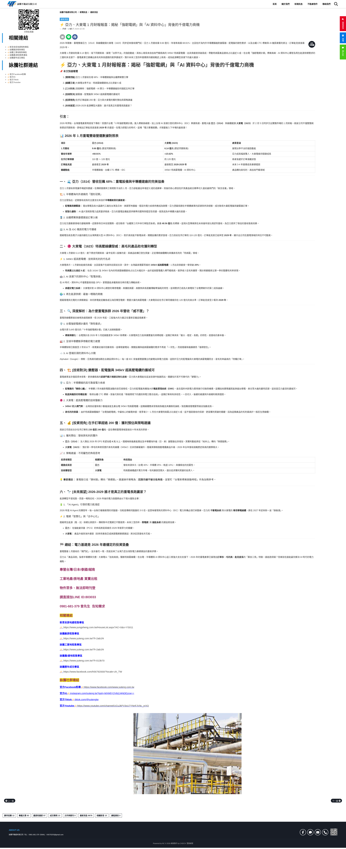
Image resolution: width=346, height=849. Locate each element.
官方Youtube (15, 82)
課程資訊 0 (115, 815)
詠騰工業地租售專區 (18, 52)
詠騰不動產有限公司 (68, 12)
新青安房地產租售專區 (19, 47)
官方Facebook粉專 (18, 74)
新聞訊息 (299, 4)
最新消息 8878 (86, 815)
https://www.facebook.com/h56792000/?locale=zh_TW (92, 671)
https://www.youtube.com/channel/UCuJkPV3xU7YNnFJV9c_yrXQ (113, 705)
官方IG (13, 77)
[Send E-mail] (62, 37)
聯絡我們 (326, 4)
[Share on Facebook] (75, 37)
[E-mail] (318, 832)
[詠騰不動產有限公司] (21, 4)
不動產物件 (312, 4)
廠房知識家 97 (39, 815)
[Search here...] (336, 4)
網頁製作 (174, 843)
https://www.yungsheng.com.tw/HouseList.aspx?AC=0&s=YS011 (98, 627)
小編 (70, 29)
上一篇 (10, 801)
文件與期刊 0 (70, 815)
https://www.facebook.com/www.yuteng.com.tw (109, 687)
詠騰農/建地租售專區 (18, 55)
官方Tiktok (14, 80)
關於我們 (286, 4)
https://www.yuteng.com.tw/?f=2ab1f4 (83, 638)
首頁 (275, 4)
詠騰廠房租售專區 (17, 50)
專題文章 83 (24, 815)
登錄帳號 (190, 843)
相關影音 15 (102, 815)
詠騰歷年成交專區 (17, 58)
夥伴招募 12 (9, 815)
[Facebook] (303, 832)
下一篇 (335, 801)
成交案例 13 (55, 815)
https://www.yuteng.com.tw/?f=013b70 (83, 660)
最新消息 (94, 12)
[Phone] (325, 832)
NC (163, 843)
